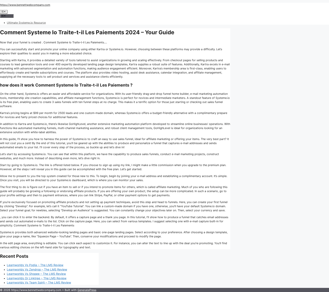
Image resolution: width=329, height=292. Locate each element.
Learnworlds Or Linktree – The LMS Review (36, 278)
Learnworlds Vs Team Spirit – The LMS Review (39, 282)
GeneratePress (86, 290)
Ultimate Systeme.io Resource (26, 22)
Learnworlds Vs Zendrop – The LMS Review (37, 269)
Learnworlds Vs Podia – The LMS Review (35, 265)
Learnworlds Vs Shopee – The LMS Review (36, 274)
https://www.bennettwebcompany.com (25, 5)
